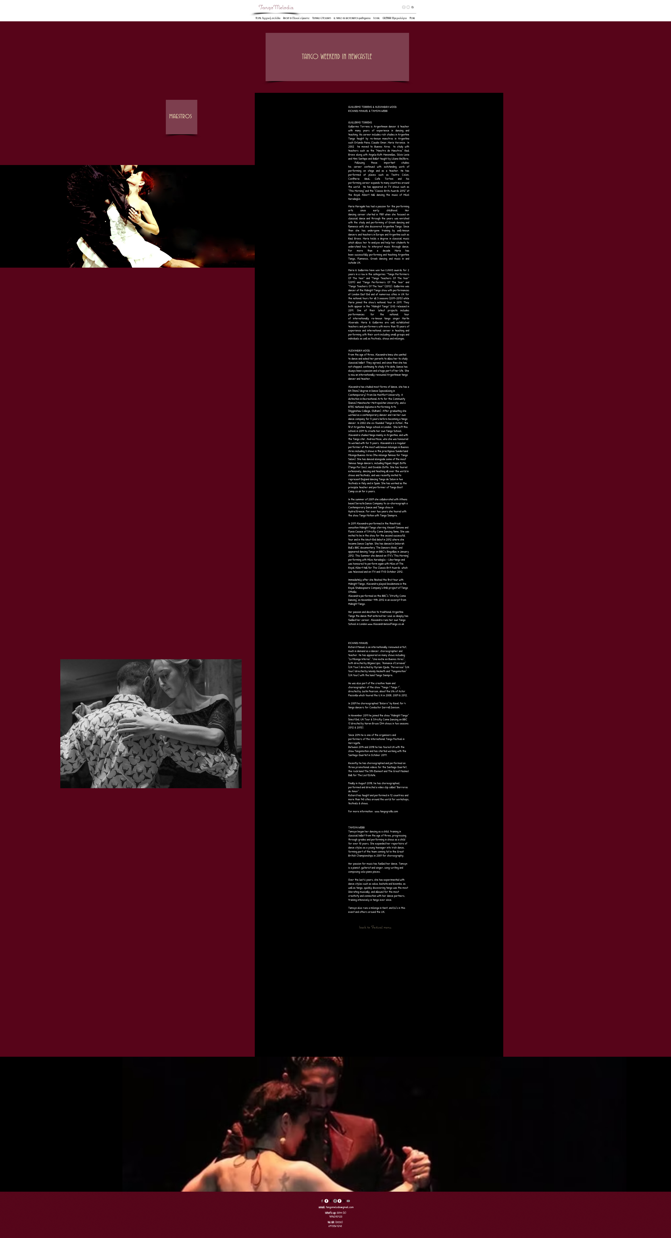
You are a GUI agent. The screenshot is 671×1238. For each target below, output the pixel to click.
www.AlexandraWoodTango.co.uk (386, 624)
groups (400, 334)
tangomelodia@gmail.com (340, 1207)
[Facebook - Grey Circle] (404, 7)
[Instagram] (344, 1201)
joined (358, 302)
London (355, 294)
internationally (360, 318)
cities (393, 294)
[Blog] (412, 7)
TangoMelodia (276, 7)
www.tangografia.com (386, 811)
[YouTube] (408, 7)
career (366, 134)
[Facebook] (322, 1201)
